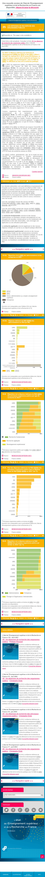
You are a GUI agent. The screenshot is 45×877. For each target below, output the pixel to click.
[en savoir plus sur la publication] (22, 836)
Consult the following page (30, 703)
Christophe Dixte (15, 681)
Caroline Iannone (37, 171)
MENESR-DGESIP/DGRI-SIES (21, 175)
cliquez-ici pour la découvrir (27, 7)
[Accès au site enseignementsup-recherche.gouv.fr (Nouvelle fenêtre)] (16, 15)
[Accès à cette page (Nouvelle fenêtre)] (10, 651)
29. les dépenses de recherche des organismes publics (22, 42)
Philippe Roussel (16, 642)
